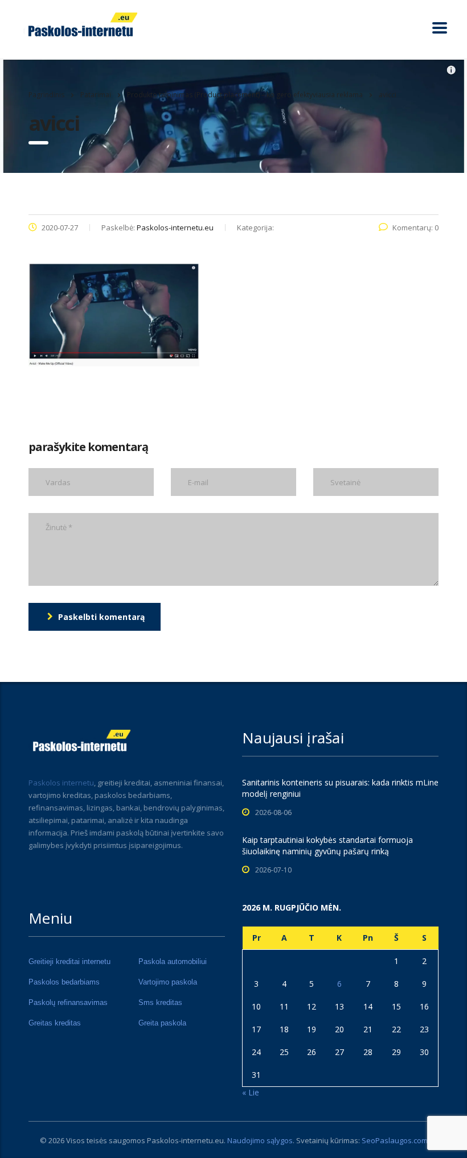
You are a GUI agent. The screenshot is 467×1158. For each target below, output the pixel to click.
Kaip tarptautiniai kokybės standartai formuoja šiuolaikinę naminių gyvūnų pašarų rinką (327, 845)
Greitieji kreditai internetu (69, 961)
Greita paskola (162, 1023)
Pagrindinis (46, 95)
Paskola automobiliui (172, 961)
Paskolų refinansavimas (68, 1002)
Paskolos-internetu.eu (185, 1140)
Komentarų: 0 (415, 227)
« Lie (250, 1092)
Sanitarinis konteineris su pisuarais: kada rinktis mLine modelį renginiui (340, 788)
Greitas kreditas (54, 1023)
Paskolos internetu (61, 782)
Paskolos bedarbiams (64, 982)
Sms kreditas (160, 1002)
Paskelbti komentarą (101, 616)
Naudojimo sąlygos (260, 1140)
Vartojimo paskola (167, 982)
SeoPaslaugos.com (395, 1140)
